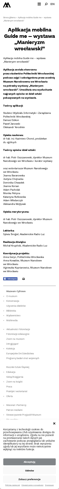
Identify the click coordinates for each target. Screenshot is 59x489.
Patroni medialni (14, 410)
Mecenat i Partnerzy (16, 405)
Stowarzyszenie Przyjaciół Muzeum (23, 415)
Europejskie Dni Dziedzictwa (20, 354)
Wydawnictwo (13, 316)
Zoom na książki (14, 382)
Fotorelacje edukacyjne (17, 334)
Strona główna (9, 17)
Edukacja (10, 372)
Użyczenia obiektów (16, 306)
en (52, 4)
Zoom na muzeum (15, 339)
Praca (9, 387)
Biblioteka (11, 311)
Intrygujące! (12, 344)
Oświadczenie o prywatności (32, 485)
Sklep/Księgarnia (14, 377)
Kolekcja (10, 349)
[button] (54, 423)
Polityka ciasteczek (12, 485)
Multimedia (12, 321)
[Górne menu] (39, 4)
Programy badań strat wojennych (22, 358)
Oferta (9, 396)
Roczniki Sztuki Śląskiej (17, 367)
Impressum (49, 485)
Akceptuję (29, 462)
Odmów (29, 470)
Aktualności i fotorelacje (18, 329)
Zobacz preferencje (29, 479)
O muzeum (11, 296)
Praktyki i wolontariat (16, 392)
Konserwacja (12, 301)
